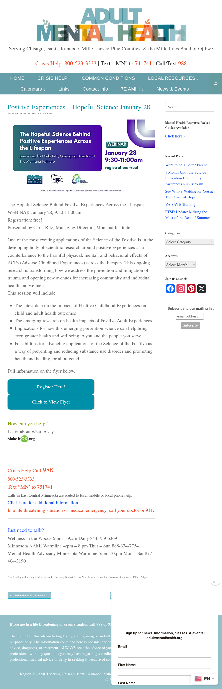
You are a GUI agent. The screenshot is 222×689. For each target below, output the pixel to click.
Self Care (135, 577)
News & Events (173, 89)
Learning (59, 577)
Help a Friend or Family (42, 577)
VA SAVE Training (180, 204)
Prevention (102, 577)
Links (64, 89)
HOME (17, 78)
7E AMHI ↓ (132, 89)
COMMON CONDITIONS (108, 78)
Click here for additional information (43, 502)
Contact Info (95, 89)
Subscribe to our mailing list (191, 308)
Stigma (144, 577)
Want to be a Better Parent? (187, 164)
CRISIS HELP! (53, 78)
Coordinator (46, 113)
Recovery (113, 577)
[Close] (215, 582)
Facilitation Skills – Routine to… (29, 595)
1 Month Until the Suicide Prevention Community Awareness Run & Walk (185, 177)
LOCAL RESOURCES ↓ (173, 78)
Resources (124, 577)
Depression (22, 577)
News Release (88, 577)
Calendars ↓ (33, 89)
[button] (215, 83)
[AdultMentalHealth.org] (111, 24)
